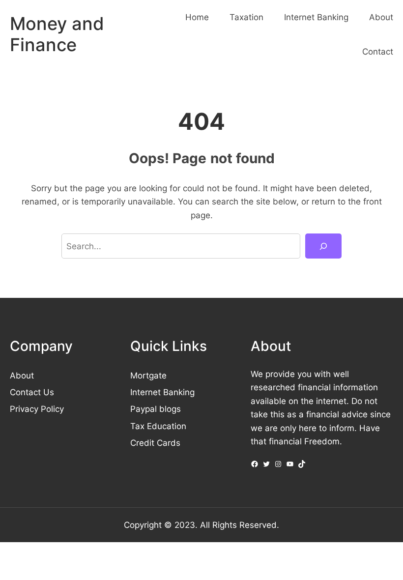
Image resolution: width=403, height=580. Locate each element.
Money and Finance (57, 34)
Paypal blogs (155, 409)
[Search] (323, 246)
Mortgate (148, 375)
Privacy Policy (37, 409)
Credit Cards (155, 442)
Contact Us (32, 392)
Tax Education (158, 426)
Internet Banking (162, 392)
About (22, 375)
